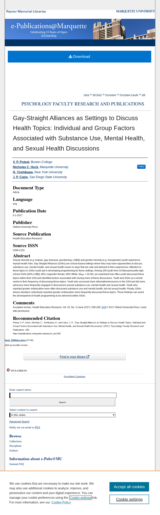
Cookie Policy (61, 502)
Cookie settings (80, 497)
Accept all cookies (129, 487)
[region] (80, 493)
